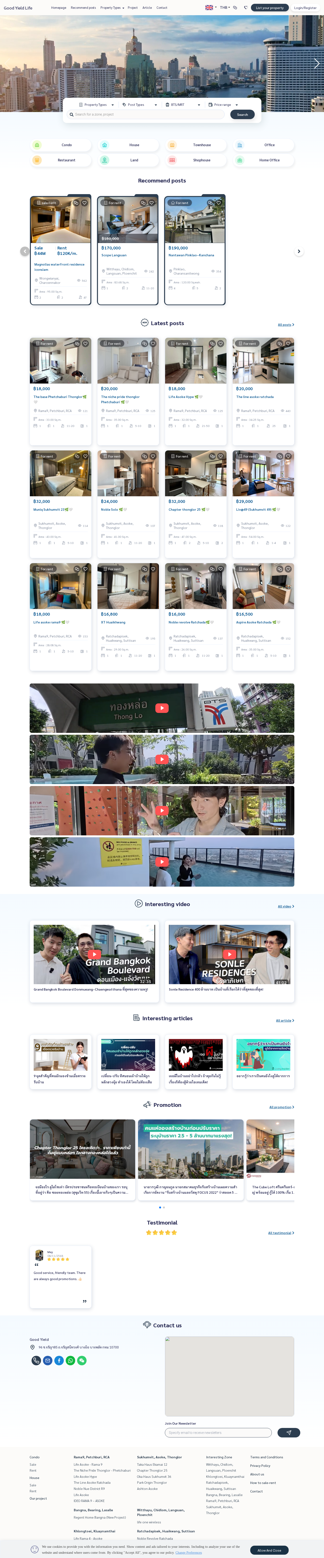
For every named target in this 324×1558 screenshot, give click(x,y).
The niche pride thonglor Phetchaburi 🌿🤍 (120, 399)
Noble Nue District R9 (89, 1488)
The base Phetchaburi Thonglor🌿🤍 (60, 399)
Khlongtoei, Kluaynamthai (94, 1531)
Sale (33, 1464)
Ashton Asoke (147, 1488)
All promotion (280, 1107)
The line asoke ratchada (255, 396)
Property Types (111, 7)
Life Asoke (81, 1494)
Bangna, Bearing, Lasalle (93, 1510)
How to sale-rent (263, 1482)
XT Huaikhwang (113, 622)
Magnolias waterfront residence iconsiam (59, 267)
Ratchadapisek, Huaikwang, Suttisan (166, 1531)
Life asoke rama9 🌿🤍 (51, 622)
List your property (270, 7)
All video (284, 906)
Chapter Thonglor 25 (152, 1470)
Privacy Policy (260, 1465)
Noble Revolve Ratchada (155, 1538)
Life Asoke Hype (85, 1476)
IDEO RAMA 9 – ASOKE (89, 1500)
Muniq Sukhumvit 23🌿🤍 (53, 509)
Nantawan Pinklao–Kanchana (191, 255)
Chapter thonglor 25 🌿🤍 (189, 509)
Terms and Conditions (266, 1457)
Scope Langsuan (114, 255)
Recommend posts (83, 7)
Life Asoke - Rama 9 (88, 1464)
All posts (284, 324)
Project (133, 7)
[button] (317, 63)
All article (283, 1020)
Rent (33, 1470)
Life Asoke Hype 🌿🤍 (186, 396)
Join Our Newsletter (180, 1423)
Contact (162, 7)
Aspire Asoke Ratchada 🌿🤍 (258, 622)
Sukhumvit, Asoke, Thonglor (159, 1457)
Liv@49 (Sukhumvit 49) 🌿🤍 (258, 509)
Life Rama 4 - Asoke (88, 1538)
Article (147, 7)
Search (242, 114)
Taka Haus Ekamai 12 (152, 1464)
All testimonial (279, 1232)
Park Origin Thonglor (152, 1482)
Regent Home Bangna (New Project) (100, 1517)
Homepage (58, 7)
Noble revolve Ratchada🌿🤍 (191, 622)
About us (257, 1474)
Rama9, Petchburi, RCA (92, 1457)
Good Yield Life (18, 7)
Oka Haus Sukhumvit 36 (154, 1476)
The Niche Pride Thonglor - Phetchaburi (102, 1470)
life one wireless (149, 1522)
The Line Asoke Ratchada (92, 1482)
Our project (38, 1498)
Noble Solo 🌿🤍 (114, 509)
